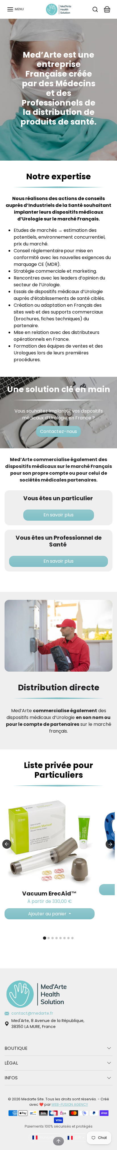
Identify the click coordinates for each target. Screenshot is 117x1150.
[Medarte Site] (58, 9)
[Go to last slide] (6, 844)
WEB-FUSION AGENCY (69, 1104)
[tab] (44, 938)
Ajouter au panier (48, 914)
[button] (15, 9)
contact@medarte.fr (32, 1013)
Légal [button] (11, 1063)
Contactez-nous (58, 431)
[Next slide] (110, 844)
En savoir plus (58, 515)
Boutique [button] (16, 1048)
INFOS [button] (11, 1078)
